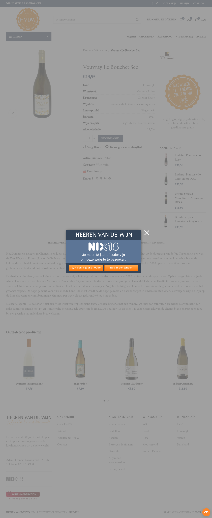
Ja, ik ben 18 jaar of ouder (86, 267)
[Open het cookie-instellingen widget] (206, 512)
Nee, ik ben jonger (121, 267)
